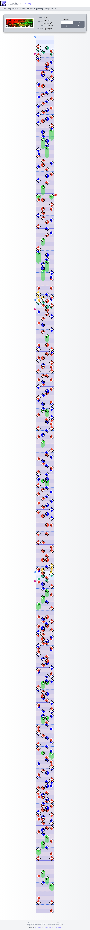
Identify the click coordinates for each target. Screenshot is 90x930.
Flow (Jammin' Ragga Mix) (32, 9)
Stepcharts (15, 3)
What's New (57, 927)
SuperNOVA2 (13, 9)
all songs (28, 3)
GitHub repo (47, 927)
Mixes (3, 9)
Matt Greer (38, 927)
